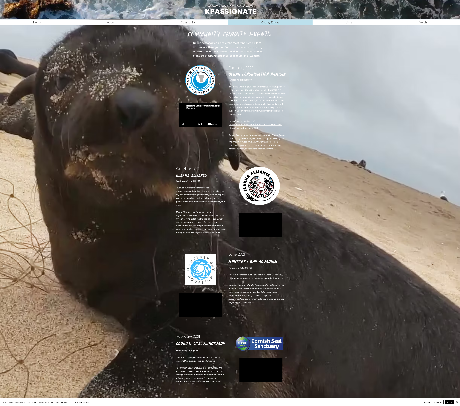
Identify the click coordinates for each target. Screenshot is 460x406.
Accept (449, 402)
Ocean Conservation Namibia (257, 74)
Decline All (438, 402)
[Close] (457, 402)
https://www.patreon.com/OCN (243, 128)
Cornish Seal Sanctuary (200, 344)
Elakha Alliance (191, 175)
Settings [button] (427, 402)
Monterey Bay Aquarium (253, 261)
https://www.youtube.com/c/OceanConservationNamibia (255, 124)
